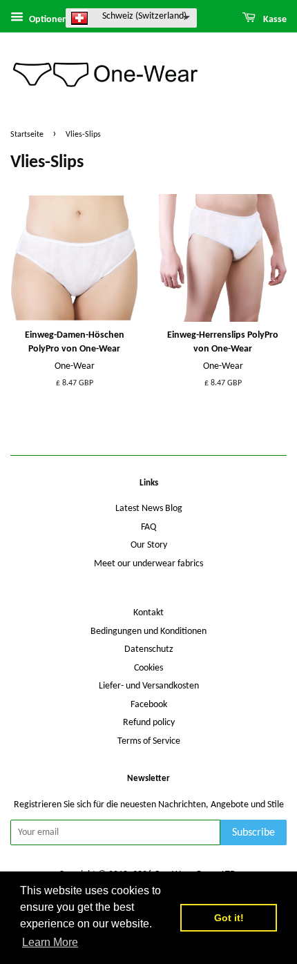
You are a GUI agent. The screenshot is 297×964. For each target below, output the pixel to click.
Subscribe (253, 832)
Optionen (47, 20)
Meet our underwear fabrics (148, 563)
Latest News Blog (148, 508)
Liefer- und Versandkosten (149, 686)
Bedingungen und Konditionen (148, 631)
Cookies (148, 668)
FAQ (148, 527)
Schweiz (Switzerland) (144, 16)
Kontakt (148, 612)
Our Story (149, 545)
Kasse (274, 20)
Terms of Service (148, 741)
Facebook (149, 704)
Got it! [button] (229, 917)
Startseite (27, 135)
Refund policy (149, 722)
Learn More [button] (50, 942)
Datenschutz (148, 649)
